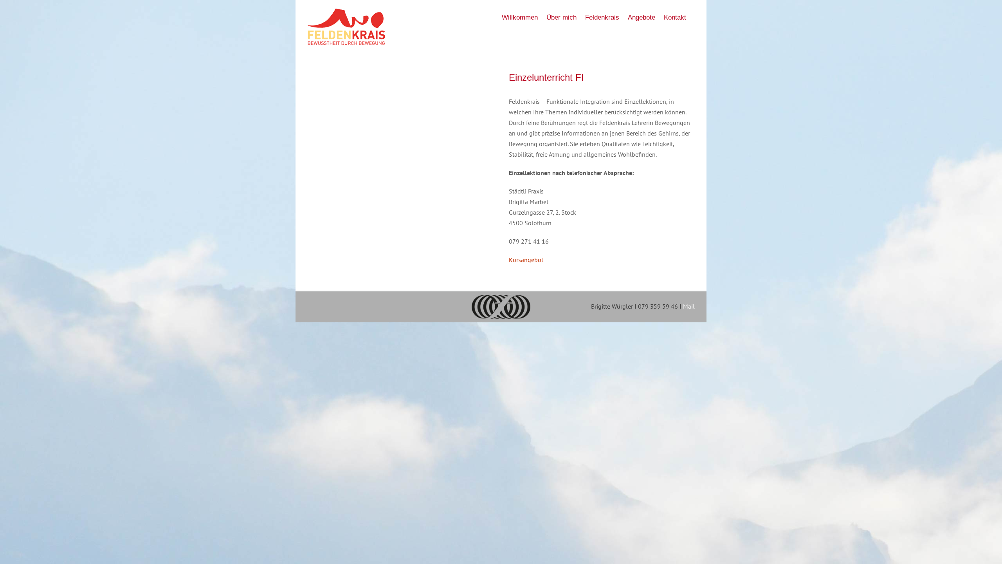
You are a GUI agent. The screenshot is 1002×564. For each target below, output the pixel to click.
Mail (689, 306)
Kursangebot (526, 260)
